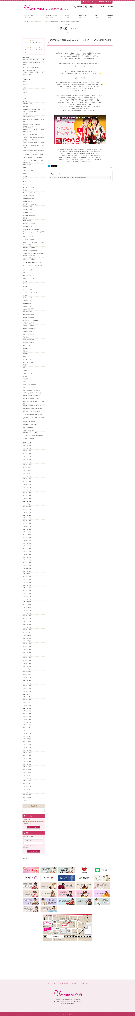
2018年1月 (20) (27, 733)
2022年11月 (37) (27, 571)
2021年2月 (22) (27, 629)
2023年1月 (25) (27, 565)
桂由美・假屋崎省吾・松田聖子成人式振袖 (33, 150)
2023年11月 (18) (27, 537)
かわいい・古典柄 (27, 270)
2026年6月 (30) (27, 451)
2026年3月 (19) (27, 459)
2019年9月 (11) (27, 677)
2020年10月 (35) (27, 641)
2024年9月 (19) (27, 509)
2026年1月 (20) (27, 465)
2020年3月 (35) (27, 660)
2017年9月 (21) (27, 744)
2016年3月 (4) (26, 789)
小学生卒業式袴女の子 (28, 339)
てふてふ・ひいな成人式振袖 (30, 134)
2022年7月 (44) (27, 582)
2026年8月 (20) (27, 445)
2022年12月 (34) (27, 568)
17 (27, 49)
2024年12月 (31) (27, 501)
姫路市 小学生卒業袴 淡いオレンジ (32, 67)
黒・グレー (25, 286)
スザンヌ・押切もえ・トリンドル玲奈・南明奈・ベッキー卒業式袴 (33, 258)
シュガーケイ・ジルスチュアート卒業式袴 (33, 242)
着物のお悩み (26, 106)
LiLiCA (24, 95)
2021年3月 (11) (27, 627)
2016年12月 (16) (27, 769)
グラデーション (27, 300)
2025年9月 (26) (27, 476)
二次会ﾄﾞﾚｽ (25, 379)
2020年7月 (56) (27, 649)
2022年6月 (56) (27, 585)
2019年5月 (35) (27, 688)
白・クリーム (26, 179)
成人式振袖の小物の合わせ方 (30, 204)
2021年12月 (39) (27, 602)
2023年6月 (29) (27, 551)
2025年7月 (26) (27, 481)
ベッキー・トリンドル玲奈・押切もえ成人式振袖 (33, 146)
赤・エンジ (25, 176)
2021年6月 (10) (27, 618)
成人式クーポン (27, 101)
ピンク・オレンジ (27, 289)
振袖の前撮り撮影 (27, 206)
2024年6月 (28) (27, 518)
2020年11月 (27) (27, 638)
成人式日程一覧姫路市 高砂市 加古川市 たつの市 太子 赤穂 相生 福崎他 (33, 110)
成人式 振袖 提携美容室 (29, 384)
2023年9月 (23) (27, 543)
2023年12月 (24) (27, 534)
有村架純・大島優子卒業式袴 (30, 250)
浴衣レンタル (26, 92)
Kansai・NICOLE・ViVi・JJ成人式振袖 (33, 157)
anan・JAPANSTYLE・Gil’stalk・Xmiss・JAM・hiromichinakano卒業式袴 (33, 266)
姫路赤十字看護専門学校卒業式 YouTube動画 (33, 402)
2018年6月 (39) (27, 719)
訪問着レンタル (27, 348)
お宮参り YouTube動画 (28, 430)
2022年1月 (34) (27, 599)
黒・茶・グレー (27, 181)
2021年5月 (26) (27, 621)
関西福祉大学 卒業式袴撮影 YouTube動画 (33, 418)
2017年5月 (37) (27, 755)
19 (33, 49)
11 (30, 47)
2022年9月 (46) (27, 576)
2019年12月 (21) (27, 669)
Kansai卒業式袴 (27, 245)
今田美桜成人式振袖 (28, 127)
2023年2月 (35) (27, 562)
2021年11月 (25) (27, 604)
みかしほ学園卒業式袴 (28, 309)
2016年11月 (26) (27, 772)
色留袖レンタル (27, 353)
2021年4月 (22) (27, 624)
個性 (24, 272)
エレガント (25, 173)
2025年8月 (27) (27, 479)
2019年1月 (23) (27, 699)
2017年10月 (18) (27, 741)
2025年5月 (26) (27, 487)
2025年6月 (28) (27, 484)
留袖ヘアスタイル (27, 356)
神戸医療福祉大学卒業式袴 (29, 323)
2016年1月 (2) (26, 792)
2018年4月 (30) (27, 725)
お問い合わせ (84, 983)
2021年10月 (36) (27, 607)
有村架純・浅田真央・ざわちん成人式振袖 (33, 142)
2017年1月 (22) (27, 767)
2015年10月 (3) (27, 797)
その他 (24, 381)
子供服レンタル (27, 365)
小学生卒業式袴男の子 (28, 342)
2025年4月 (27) (27, 490)
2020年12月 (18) (27, 635)
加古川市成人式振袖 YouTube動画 (32, 393)
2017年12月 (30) (27, 736)
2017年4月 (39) (27, 758)
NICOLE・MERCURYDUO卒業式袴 (32, 262)
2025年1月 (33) (27, 498)
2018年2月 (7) (26, 730)
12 (33, 47)
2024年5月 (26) (27, 520)
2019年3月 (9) (26, 694)
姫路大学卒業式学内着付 (29, 223)
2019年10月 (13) (27, 674)
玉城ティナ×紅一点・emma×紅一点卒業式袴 (33, 232)
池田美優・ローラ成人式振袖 (30, 140)
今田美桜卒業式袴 (27, 226)
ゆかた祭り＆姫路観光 (28, 438)
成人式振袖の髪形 (27, 201)
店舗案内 (74, 983)
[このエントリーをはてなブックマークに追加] (49, 166)
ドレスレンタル (27, 359)
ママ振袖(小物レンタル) (29, 215)
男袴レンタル (26, 345)
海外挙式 (25, 376)
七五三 (24, 367)
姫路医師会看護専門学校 (29, 328)
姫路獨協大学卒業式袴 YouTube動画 (32, 408)
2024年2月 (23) (27, 529)
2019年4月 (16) (27, 691)
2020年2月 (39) (27, 663)
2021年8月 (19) (27, 613)
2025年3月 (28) (27, 492)
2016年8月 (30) (27, 781)
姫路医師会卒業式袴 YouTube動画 (32, 406)
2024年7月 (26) (27, 515)
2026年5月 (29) (27, 453)
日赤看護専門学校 (27, 331)
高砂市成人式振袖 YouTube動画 (31, 390)
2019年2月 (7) (26, 697)
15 (42, 47)
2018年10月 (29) (27, 708)
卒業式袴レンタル (27, 218)
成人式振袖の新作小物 (28, 195)
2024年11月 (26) (27, 504)
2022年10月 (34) (27, 574)
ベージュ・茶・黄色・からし (30, 292)
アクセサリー (26, 87)
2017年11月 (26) (27, 739)
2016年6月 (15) (27, 786)
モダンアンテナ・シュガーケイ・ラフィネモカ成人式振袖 (33, 130)
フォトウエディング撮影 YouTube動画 (33, 435)
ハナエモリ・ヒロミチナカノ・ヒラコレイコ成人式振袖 (33, 161)
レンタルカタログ (63, 983)
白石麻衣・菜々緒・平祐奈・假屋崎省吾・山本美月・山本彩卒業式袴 (33, 254)
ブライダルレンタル (28, 362)
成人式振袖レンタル (28, 114)
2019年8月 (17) (27, 680)
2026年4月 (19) (27, 456)
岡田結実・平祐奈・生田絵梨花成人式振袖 (33, 137)
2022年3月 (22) (27, 593)
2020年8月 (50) (27, 646)
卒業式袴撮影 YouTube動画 (30, 433)
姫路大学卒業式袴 (27, 312)
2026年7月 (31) (27, 448)
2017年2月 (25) (27, 764)
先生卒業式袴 (26, 337)
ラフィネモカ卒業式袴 (28, 239)
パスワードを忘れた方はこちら (29, 845)
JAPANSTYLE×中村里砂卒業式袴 (31, 229)
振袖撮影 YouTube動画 (29, 421)
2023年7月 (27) (27, 548)
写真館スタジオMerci (28, 373)
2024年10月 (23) (27, 506)
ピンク (24, 184)
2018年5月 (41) (27, 722)
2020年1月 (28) (27, 666)
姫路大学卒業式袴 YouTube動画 (31, 411)
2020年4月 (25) (27, 658)
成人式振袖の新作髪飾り (29, 198)
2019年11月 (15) (27, 671)
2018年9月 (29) (27, 711)
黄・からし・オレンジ (28, 187)
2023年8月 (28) (27, 546)
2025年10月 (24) (27, 473)
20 (36, 49)
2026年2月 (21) (27, 462)
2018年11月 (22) (27, 705)
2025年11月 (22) (27, 470)
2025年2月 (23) (27, 495)
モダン (24, 167)
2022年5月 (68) (27, 588)
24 (27, 51)
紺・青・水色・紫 (27, 298)
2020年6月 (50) (27, 652)
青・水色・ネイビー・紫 (29, 193)
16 (25, 49)
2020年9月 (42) (27, 643)
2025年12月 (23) (27, 467)
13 (36, 47)
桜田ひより (25, 84)
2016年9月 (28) (27, 778)
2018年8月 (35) (27, 713)
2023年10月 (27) (27, 540)
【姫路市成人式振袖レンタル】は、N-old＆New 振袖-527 (33, 73)
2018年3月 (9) (26, 727)
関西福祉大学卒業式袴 (28, 317)
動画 (24, 387)
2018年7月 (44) (27, 716)
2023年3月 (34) (27, 560)
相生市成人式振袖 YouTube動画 (31, 395)
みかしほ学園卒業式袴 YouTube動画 (32, 414)
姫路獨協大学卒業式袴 (28, 314)
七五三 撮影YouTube (28, 427)
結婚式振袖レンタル (28, 212)
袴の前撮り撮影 (27, 306)
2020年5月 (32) (27, 655)
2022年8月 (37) (27, 579)
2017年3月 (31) (27, 761)
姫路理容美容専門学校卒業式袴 (30, 320)
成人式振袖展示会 (27, 209)
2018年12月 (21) (27, 702)
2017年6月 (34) (27, 753)
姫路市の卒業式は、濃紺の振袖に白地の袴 (33, 60)
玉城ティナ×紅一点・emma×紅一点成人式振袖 (33, 120)
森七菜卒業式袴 (27, 220)
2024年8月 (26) (27, 512)
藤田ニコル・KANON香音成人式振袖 (32, 124)
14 (39, 47)
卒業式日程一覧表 (27, 104)
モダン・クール (27, 275)
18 (30, 49)
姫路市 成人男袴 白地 (29, 70)
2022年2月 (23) (27, 596)
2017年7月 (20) (27, 750)
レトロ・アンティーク (28, 278)
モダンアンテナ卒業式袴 (29, 247)
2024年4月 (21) (27, 523)
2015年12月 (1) (27, 794)
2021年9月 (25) (27, 610)
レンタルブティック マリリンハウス (89, 165)
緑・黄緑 (25, 190)
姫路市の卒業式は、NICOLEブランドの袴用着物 (33, 63)
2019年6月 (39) (27, 685)
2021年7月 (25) (27, 615)
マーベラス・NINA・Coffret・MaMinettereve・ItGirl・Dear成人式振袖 (33, 153)
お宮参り (25, 370)
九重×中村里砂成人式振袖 (29, 117)
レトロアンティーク (28, 170)
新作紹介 (25, 90)
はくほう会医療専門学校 (29, 334)
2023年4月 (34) (27, 557)
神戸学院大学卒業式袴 (28, 326)
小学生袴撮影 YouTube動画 (30, 424)
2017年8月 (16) (27, 747)
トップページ (51, 983)
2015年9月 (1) (26, 800)
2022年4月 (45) (27, 590)
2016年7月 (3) (26, 783)
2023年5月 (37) (27, 554)
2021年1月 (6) (26, 632)
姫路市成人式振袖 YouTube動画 (31, 398)
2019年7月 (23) (27, 683)
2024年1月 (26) (27, 532)
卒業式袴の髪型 (27, 303)
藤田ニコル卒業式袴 (28, 236)
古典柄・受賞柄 (27, 165)
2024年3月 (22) (27, 526)
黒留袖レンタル (27, 351)
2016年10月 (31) (27, 775)
